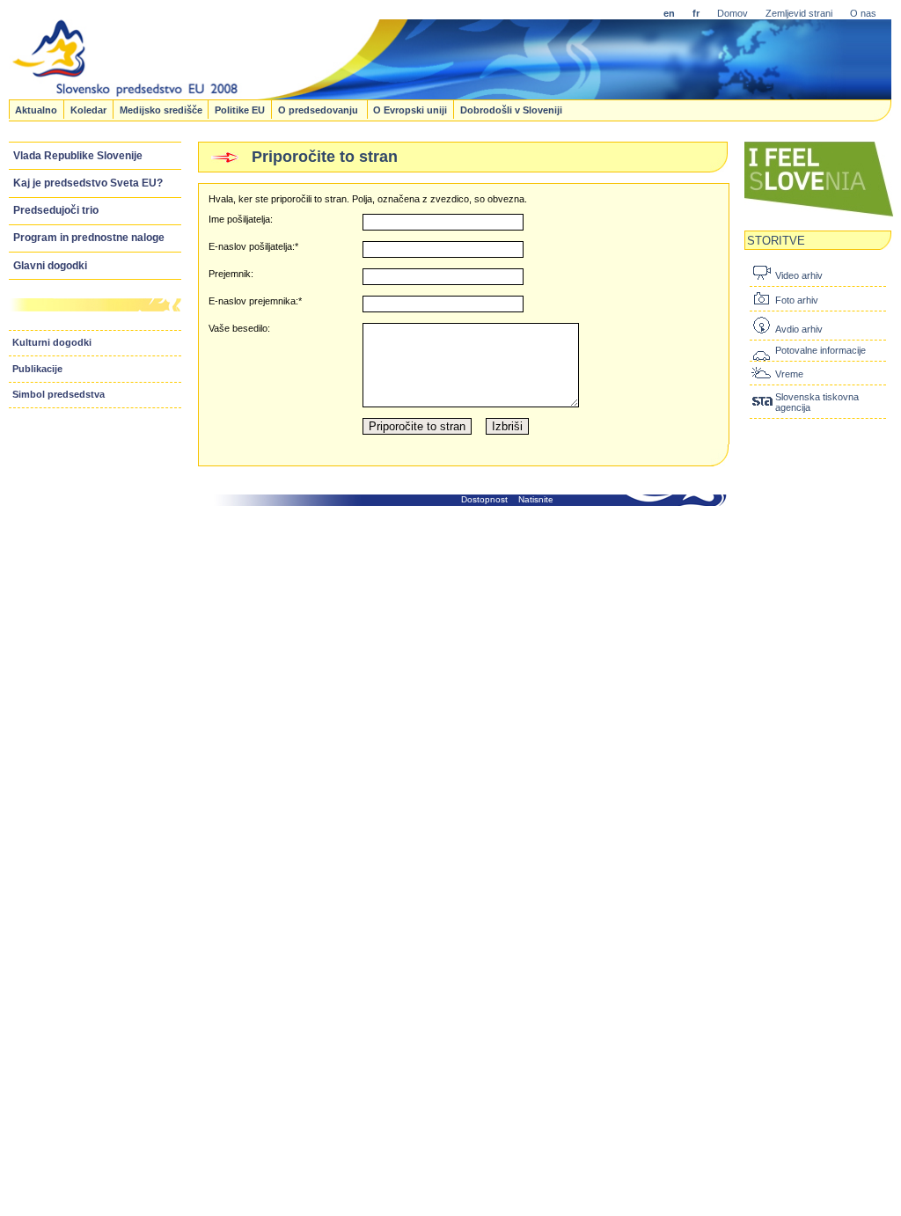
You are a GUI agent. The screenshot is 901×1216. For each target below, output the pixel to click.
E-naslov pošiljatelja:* (253, 246)
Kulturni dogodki (52, 342)
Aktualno (36, 109)
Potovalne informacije (820, 350)
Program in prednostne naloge (89, 237)
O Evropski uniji (410, 109)
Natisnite (535, 499)
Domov (732, 13)
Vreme (789, 374)
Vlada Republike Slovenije (78, 156)
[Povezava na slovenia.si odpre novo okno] (819, 215)
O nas (863, 13)
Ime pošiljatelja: (241, 219)
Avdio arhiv (799, 329)
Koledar (88, 109)
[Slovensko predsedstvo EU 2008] (427, 94)
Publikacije (37, 368)
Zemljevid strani (798, 13)
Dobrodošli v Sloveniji (511, 109)
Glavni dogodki (50, 266)
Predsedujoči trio (56, 210)
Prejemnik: (231, 273)
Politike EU (240, 109)
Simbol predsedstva (58, 394)
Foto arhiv (796, 300)
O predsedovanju (319, 109)
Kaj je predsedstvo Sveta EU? (88, 183)
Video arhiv (799, 275)
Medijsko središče (161, 109)
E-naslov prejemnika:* (255, 301)
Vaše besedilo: (239, 328)
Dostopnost (484, 499)
